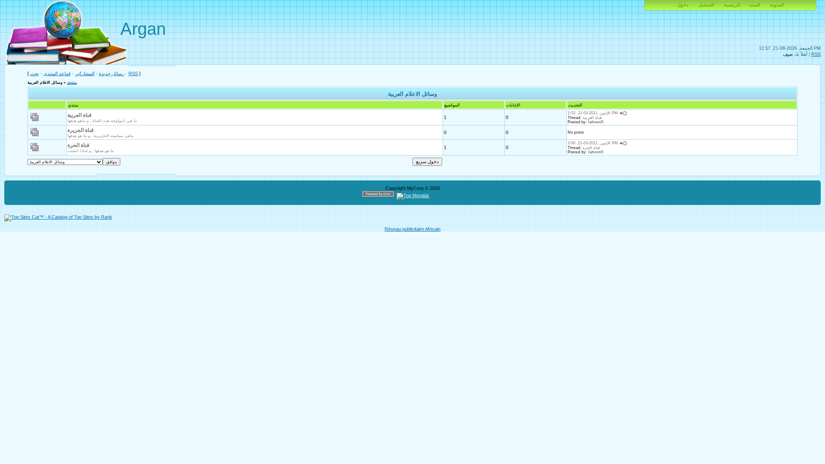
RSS (816, 54)
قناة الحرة (78, 145)
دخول (682, 4)
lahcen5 (595, 122)
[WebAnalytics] (446, 195)
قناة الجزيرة (80, 130)
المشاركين (85, 73)
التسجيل (706, 4)
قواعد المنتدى (56, 73)
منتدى (72, 82)
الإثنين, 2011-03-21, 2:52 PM (593, 113)
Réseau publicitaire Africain (412, 229)
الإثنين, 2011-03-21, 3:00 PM (593, 143)
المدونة (777, 4)
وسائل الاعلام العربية (45, 82)
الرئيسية (732, 4)
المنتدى (754, 4)
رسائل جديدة (111, 73)
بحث (34, 73)
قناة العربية (79, 115)
